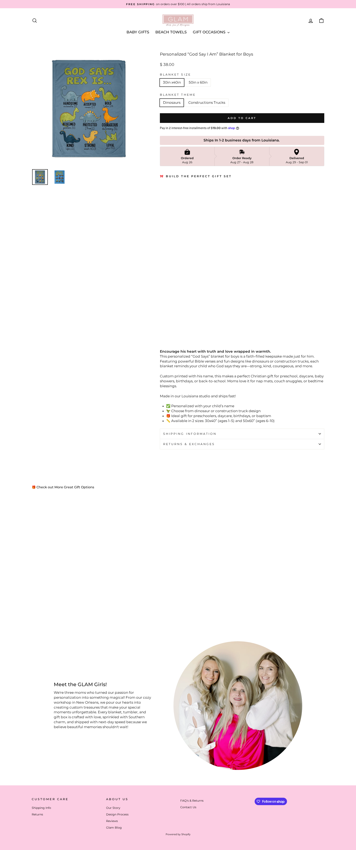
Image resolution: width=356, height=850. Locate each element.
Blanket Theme (178, 94)
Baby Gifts (137, 32)
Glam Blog (114, 827)
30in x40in (172, 82)
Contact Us (188, 807)
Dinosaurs (171, 102)
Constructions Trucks (206, 102)
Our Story (113, 808)
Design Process (117, 814)
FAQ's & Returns (192, 800)
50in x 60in (198, 82)
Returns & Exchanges (189, 444)
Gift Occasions (209, 32)
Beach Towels (171, 32)
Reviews (112, 821)
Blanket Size (175, 74)
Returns (37, 814)
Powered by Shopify (178, 834)
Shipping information (190, 433)
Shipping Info (41, 808)
